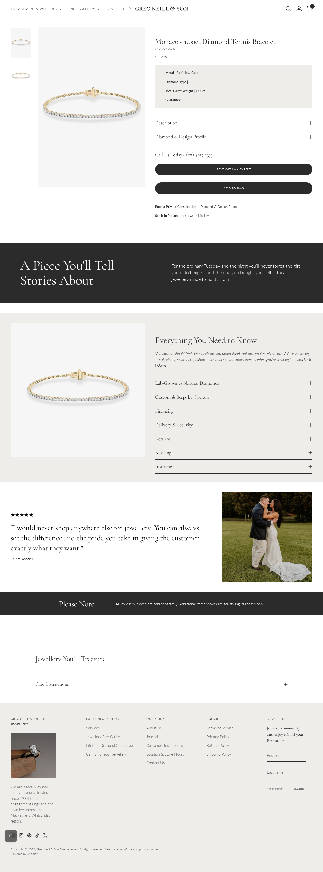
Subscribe (297, 788)
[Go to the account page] (299, 9)
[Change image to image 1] (21, 43)
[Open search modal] (288, 9)
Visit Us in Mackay (195, 216)
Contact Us (155, 762)
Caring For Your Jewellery (106, 754)
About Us (154, 728)
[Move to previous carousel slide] (296, 635)
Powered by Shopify (24, 853)
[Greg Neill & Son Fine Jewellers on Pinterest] (30, 836)
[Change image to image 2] (21, 76)
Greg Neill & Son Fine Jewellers (57, 849)
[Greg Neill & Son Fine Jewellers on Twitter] (46, 836)
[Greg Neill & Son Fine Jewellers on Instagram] (22, 836)
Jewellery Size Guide (103, 736)
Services (93, 728)
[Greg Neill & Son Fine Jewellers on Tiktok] (38, 836)
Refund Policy (218, 745)
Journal (152, 736)
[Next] (130, 8)
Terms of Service (220, 728)
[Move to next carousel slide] (308, 635)
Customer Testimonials (164, 745)
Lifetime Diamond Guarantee (109, 745)
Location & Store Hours (165, 754)
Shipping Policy (219, 754)
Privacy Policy (218, 736)
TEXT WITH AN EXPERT (234, 169)
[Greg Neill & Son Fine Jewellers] (161, 8)
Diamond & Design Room (218, 206)
